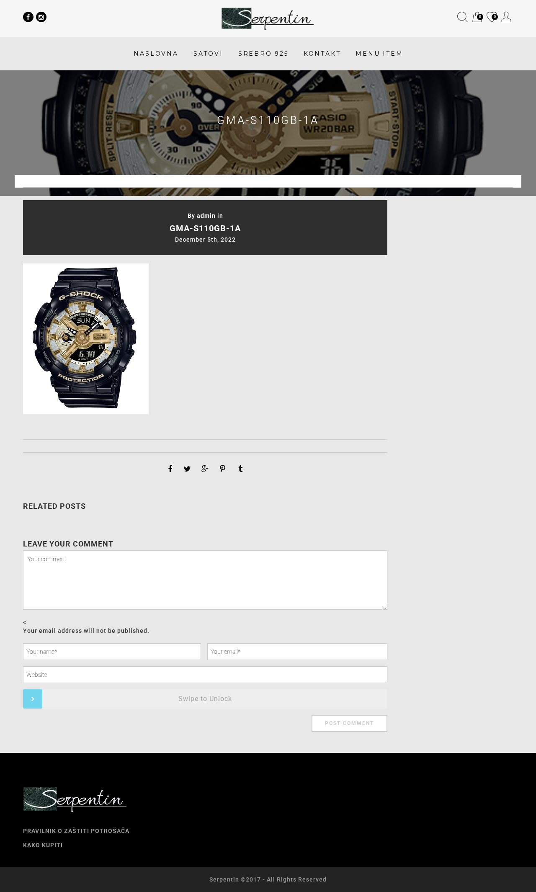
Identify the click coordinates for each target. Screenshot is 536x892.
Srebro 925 (263, 53)
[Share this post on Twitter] (187, 469)
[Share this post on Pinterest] (222, 469)
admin (206, 215)
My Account (506, 17)
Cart (476, 18)
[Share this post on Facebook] (170, 469)
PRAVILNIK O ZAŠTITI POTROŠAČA (76, 831)
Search (462, 17)
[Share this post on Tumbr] (240, 469)
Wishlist (491, 18)
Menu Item (379, 53)
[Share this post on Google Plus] (205, 469)
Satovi (208, 53)
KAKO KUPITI (43, 845)
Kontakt (322, 53)
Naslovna (156, 53)
